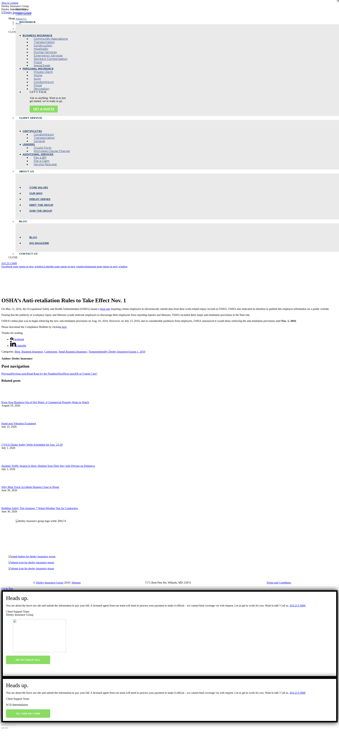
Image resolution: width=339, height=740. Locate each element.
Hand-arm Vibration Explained (18, 423)
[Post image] (11, 399)
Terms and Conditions (278, 582)
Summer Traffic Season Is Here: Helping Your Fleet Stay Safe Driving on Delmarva (48, 465)
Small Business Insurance (73, 351)
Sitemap (76, 582)
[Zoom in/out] (13, 724)
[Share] (6, 724)
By (116, 351)
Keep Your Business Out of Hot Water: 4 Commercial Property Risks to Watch (45, 402)
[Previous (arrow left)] (2, 728)
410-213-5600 (297, 605)
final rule (105, 308)
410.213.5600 (9, 263)
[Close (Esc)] (2, 724)
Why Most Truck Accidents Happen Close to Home (30, 487)
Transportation (96, 351)
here (64, 326)
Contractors (50, 351)
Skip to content (9, 2)
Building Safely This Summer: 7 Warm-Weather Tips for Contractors (39, 508)
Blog (17, 351)
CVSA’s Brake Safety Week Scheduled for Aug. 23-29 (32, 444)
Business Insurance (32, 351)
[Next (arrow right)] (6, 728)
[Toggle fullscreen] (9, 724)
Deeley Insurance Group (49, 582)
